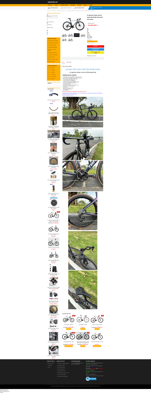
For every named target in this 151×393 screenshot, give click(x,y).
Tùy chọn (82, 346)
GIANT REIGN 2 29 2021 (68, 324)
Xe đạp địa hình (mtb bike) (52, 54)
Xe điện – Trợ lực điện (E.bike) (52, 50)
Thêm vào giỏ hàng (91, 43)
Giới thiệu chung (50, 363)
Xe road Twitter (68, 10)
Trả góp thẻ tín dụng (67, 7)
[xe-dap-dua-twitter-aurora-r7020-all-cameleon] (64, 35)
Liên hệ (91, 5)
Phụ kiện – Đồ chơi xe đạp (53, 59)
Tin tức (85, 5)
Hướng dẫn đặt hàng (61, 365)
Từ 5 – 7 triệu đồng (51, 72)
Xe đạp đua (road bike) (61, 10)
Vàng (88, 33)
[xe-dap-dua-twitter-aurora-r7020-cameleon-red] (77, 35)
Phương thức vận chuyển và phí (63, 372)
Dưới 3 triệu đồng (51, 67)
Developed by (4, 389)
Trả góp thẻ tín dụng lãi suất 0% (63, 363)
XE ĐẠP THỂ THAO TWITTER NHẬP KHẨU (82, 69)
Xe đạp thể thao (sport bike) (53, 40)
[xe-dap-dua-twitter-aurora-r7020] (74, 23)
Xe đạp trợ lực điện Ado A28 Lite (53, 247)
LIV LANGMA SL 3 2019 (83, 324)
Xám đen (88, 35)
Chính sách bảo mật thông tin (63, 376)
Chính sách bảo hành (61, 369)
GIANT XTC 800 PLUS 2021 (97, 324)
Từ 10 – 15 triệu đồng (52, 76)
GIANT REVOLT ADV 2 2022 (69, 341)
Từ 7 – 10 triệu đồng (51, 74)
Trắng (88, 32)
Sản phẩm (54, 10)
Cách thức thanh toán (61, 370)
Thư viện (79, 5)
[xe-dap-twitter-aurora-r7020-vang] (70, 39)
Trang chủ (50, 5)
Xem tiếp (82, 328)
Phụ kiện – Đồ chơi (64, 5)
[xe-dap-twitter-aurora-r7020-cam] (83, 35)
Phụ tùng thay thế (51, 61)
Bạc (87, 28)
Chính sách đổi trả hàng (62, 374)
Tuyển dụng (50, 365)
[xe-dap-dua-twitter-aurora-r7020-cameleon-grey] (70, 35)
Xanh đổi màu (89, 37)
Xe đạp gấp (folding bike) (52, 47)
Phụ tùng (73, 5)
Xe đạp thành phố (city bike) (53, 42)
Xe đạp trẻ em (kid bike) (52, 52)
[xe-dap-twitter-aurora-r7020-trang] (64, 39)
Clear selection (89, 40)
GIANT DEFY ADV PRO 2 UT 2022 (97, 341)
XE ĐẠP (56, 5)
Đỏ (87, 31)
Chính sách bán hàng (61, 367)
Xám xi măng (89, 36)
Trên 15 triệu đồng (51, 78)
